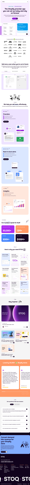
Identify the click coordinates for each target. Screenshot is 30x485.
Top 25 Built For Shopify (18, 6)
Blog (5, 468)
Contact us (6, 467)
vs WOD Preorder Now (14, 467)
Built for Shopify (11, 6)
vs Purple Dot (13, 466)
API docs (21, 466)
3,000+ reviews (17, 20)
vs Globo (12, 468)
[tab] (5, 71)
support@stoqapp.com (7, 461)
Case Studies (6, 469)
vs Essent (12, 469)
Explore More (6, 121)
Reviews (5, 472)
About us (5, 466)
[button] (27, 1)
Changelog (21, 467)
